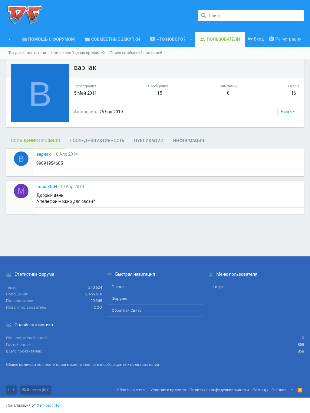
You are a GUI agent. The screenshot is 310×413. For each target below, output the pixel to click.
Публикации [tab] (148, 140)
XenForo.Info (48, 405)
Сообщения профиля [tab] (35, 140)
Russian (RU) (38, 390)
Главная (119, 287)
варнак (43, 154)
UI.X (11, 390)
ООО (98, 307)
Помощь (260, 390)
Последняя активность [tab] (97, 140)
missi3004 (46, 186)
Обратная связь (127, 310)
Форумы (119, 298)
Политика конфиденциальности (219, 390)
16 (293, 93)
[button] (191, 39)
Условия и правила (168, 390)
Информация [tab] (188, 140)
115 (158, 93)
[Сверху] (292, 390)
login (218, 287)
